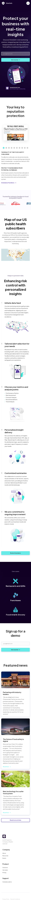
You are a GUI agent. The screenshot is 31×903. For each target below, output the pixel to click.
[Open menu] (28, 3)
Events (4, 858)
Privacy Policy (5, 899)
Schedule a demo (7, 882)
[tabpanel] (15, 133)
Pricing (4, 872)
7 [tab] (19, 148)
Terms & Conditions (15, 899)
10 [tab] (27, 148)
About (4, 853)
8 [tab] (22, 148)
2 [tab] (6, 148)
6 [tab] (17, 148)
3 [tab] (9, 148)
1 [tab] (3, 148)
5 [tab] (14, 148)
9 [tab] (25, 148)
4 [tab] (11, 148)
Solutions (5, 867)
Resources (5, 855)
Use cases (5, 870)
